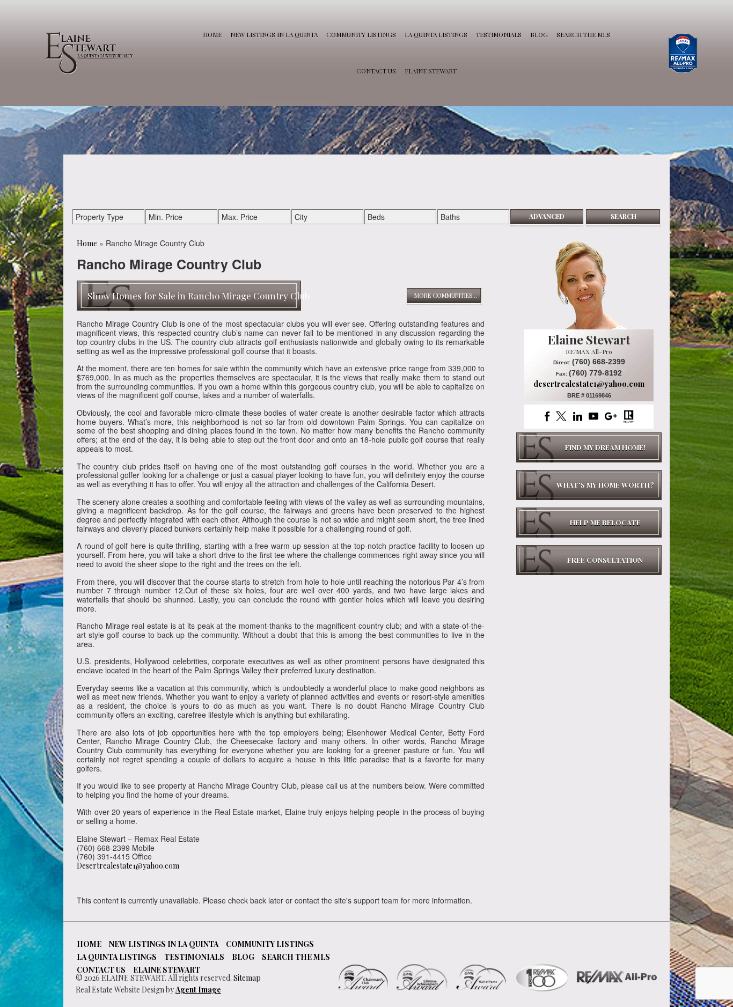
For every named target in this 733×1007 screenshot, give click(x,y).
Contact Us (376, 71)
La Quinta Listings (436, 34)
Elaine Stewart (431, 71)
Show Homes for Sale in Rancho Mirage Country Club (198, 296)
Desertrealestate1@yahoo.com (128, 866)
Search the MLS (583, 34)
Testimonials (499, 34)
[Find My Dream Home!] (589, 447)
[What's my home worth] (589, 485)
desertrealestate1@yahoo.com (588, 384)
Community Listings (361, 34)
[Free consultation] (589, 560)
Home (212, 34)
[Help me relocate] (589, 522)
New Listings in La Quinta (274, 34)
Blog (539, 34)
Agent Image (198, 989)
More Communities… (445, 295)
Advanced (547, 216)
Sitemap (247, 978)
